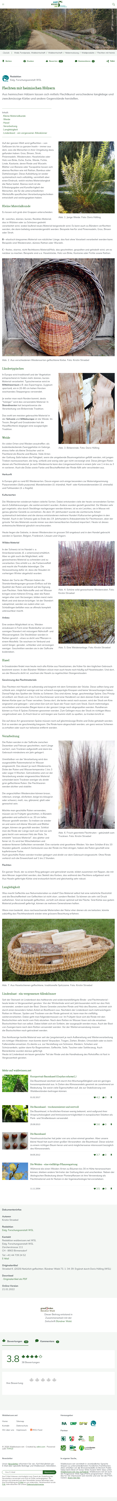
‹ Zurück (5, 53)
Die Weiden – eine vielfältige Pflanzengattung (54, 1164)
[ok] (43, 1380)
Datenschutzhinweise (35, 1484)
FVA (3, 1484)
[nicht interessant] (31, 1380)
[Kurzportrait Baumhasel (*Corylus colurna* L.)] (15, 1088)
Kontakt (5, 1426)
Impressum (21, 1430)
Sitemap (20, 1421)
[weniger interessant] (37, 1380)
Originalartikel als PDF (15, 1279)
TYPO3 (10, 1449)
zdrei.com (40, 1447)
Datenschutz (22, 1426)
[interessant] (48, 1380)
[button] (113, 4)
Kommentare (49, 1341)
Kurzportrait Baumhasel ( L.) (53, 1076)
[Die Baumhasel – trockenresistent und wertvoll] (15, 1116)
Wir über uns (8, 1430)
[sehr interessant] (54, 1380)
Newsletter (13, 1464)
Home (5, 1421)
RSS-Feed (37, 1430)
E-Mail (5, 1259)
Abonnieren (49, 1472)
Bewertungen (17, 1341)
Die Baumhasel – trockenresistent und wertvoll (54, 1106)
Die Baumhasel (38, 1133)
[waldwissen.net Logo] (58, 4)
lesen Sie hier (74, 1478)
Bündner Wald (64, 1321)
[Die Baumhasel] (15, 1145)
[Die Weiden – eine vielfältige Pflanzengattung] (15, 1177)
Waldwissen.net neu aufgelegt (74, 1472)
